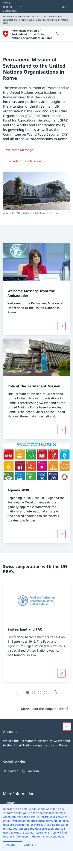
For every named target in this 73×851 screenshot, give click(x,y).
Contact (10, 803)
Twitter (13, 771)
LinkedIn (33, 771)
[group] (36, 632)
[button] (27, 692)
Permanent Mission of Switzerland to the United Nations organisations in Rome (32, 34)
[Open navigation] (67, 34)
